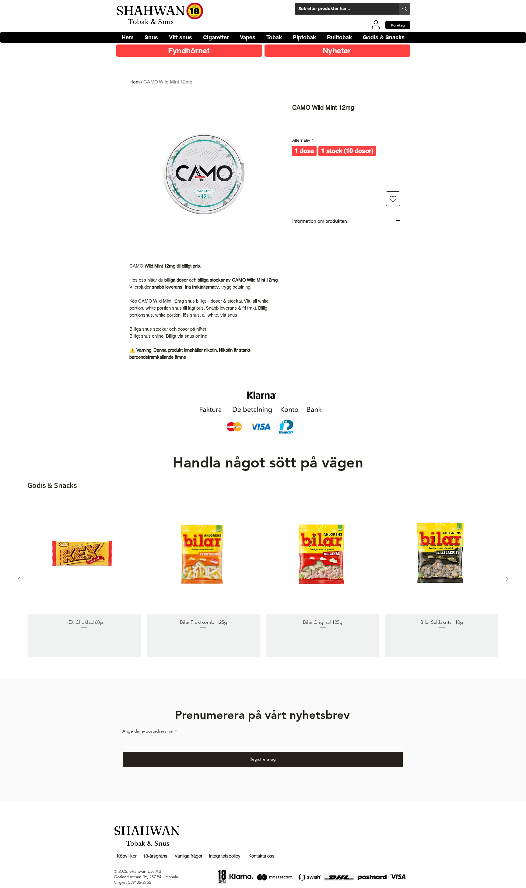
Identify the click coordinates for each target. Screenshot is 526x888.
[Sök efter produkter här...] (404, 9)
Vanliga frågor (188, 856)
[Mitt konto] (376, 24)
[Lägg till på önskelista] (393, 198)
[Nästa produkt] (507, 579)
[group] (263, 579)
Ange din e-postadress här (148, 731)
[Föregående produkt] (19, 579)
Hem (134, 82)
